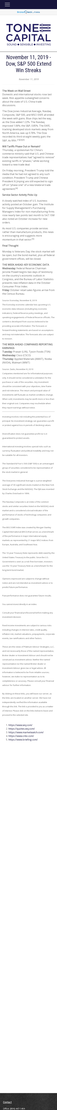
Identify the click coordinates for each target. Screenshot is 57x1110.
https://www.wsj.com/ (20, 725)
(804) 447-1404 (17, 1108)
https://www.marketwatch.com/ (26, 732)
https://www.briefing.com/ (23, 739)
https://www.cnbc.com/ (21, 736)
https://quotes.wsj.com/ (21, 728)
